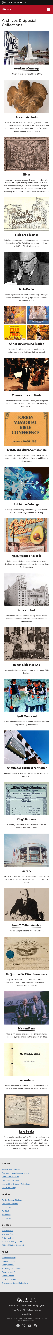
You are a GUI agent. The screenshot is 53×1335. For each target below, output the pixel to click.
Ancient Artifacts (26, 117)
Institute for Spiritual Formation (26, 768)
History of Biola (26, 610)
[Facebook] (18, 1326)
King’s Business (26, 819)
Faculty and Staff (8, 1272)
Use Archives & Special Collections (16, 1184)
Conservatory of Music (26, 395)
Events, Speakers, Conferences (26, 450)
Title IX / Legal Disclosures (32, 1310)
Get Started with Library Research (15, 1173)
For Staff (5, 1211)
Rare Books (26, 1131)
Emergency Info (38, 1306)
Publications (26, 1080)
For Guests (6, 1218)
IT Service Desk (8, 1238)
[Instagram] (35, 1326)
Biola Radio (26, 289)
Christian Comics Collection (26, 344)
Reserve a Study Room (11, 1169)
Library (6, 9)
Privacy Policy (16, 1310)
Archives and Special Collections (15, 1283)
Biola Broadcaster (26, 235)
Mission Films (26, 1028)
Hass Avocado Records (26, 556)
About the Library (9, 1258)
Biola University (15, 3)
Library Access (8, 1265)
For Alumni (6, 1215)
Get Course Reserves (10, 1177)
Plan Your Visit (26, 1306)
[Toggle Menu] (48, 9)
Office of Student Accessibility (13, 1245)
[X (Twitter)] (23, 1326)
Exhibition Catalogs (26, 504)
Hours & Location (9, 1261)
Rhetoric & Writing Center (12, 1241)
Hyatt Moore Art (26, 716)
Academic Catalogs (26, 68)
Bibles (26, 174)
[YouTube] (29, 1326)
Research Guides (8, 1234)
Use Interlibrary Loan (10, 1180)
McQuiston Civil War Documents (26, 974)
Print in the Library (9, 1188)
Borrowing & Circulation (11, 1268)
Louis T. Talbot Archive (26, 925)
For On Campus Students (12, 1200)
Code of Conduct (9, 1279)
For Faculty (6, 1207)
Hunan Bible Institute (26, 665)
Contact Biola (13, 1306)
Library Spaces (8, 1276)
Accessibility (26, 1314)
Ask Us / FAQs (7, 1231)
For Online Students (10, 1204)
